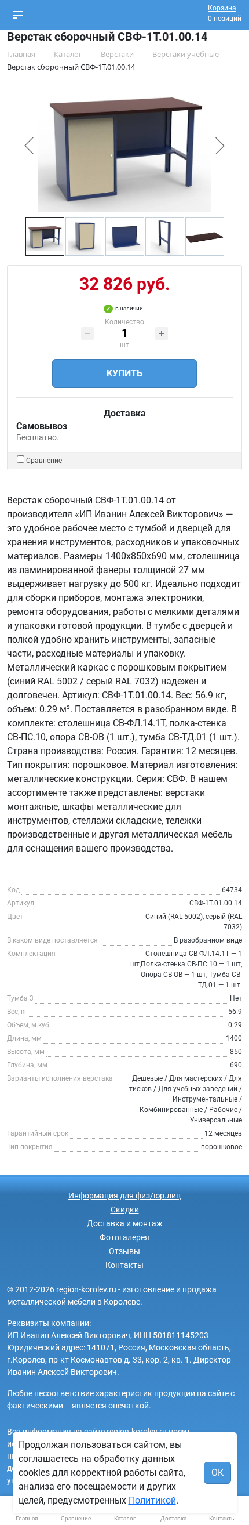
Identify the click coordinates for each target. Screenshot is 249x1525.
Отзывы (124, 1251)
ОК (217, 1472)
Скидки (125, 1209)
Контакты (124, 1265)
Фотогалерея (124, 1237)
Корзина (222, 8)
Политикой (152, 1500)
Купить (124, 373)
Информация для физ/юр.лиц (124, 1195)
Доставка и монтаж (125, 1223)
